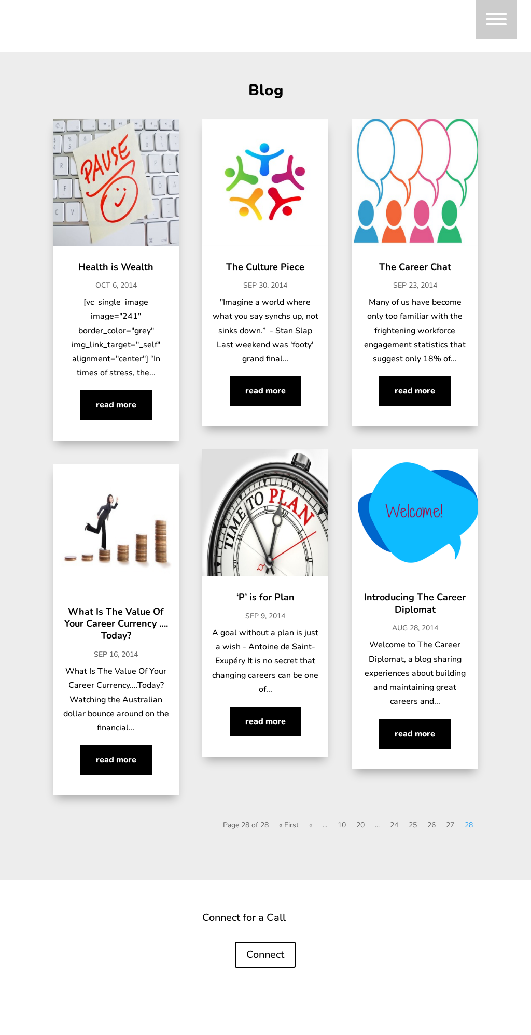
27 (450, 825)
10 (342, 825)
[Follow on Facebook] (105, 962)
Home (66, 919)
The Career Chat (415, 267)
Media (166, 919)
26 (431, 825)
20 (360, 825)
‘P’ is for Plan (265, 597)
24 (394, 825)
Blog (116, 935)
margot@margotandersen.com (415, 936)
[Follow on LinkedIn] (85, 962)
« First (289, 825)
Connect (132, 919)
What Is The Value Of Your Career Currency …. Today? (116, 623)
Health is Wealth (115, 267)
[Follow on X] (147, 962)
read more (116, 404)
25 (413, 825)
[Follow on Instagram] (126, 962)
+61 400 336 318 (415, 959)
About (97, 919)
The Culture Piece (265, 267)
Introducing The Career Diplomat (415, 603)
